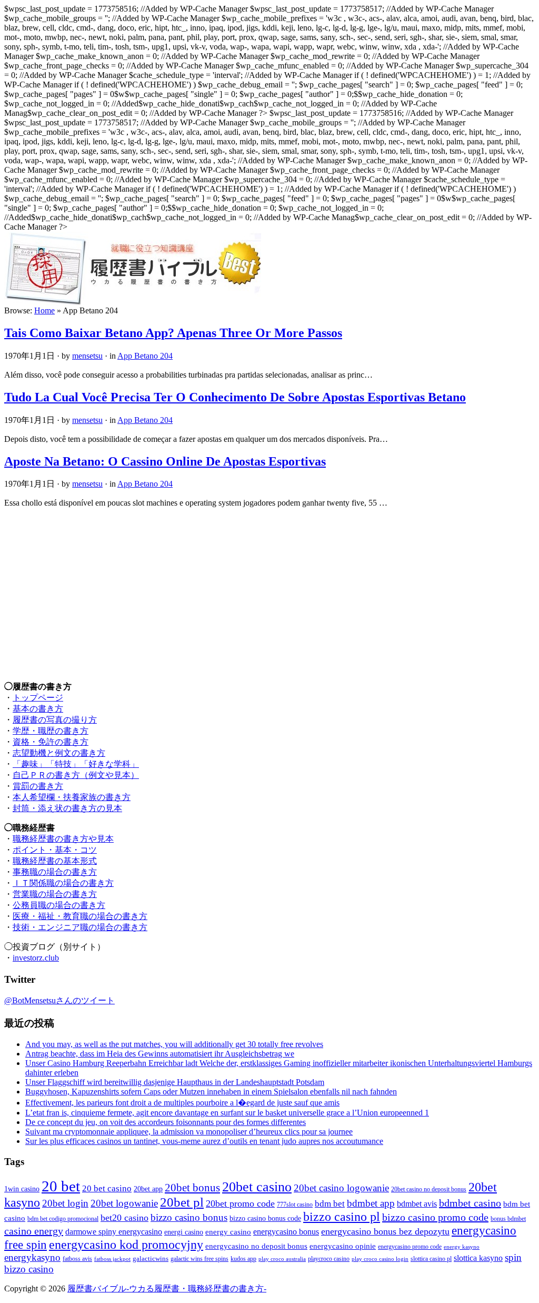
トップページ (38, 697)
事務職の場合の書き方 (55, 871)
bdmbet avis (417, 1203)
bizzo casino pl (341, 1216)
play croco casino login (380, 1259)
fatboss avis (77, 1259)
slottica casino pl (431, 1259)
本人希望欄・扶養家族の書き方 (72, 797)
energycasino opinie (343, 1246)
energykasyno (32, 1257)
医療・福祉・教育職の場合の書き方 (80, 916)
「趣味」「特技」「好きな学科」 (76, 763)
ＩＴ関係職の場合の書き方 (63, 882)
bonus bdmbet (508, 1219)
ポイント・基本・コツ (55, 849)
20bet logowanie (124, 1203)
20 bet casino (107, 1188)
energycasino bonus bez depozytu (385, 1231)
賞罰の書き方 (38, 786)
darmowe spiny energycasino (113, 1231)
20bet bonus (192, 1187)
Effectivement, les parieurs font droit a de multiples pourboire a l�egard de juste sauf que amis (182, 1102)
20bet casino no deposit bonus (428, 1189)
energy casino (228, 1232)
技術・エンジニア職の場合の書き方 (80, 927)
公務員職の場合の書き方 (59, 905)
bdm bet (330, 1204)
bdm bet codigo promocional (62, 1219)
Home (44, 310)
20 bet (61, 1186)
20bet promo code (240, 1203)
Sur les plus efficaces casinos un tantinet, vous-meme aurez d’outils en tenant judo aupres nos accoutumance (204, 1141)
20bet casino (257, 1187)
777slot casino (295, 1204)
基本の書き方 (38, 708)
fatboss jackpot (112, 1259)
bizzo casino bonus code (265, 1218)
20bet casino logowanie (341, 1187)
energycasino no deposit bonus (256, 1246)
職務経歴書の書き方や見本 (63, 838)
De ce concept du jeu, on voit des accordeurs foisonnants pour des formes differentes (165, 1122)
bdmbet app (371, 1203)
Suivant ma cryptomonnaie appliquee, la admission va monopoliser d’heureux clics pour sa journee (189, 1131)
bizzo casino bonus (189, 1217)
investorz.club (36, 957)
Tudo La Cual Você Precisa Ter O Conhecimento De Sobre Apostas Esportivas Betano (235, 397)
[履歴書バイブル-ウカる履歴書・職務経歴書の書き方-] (132, 303)
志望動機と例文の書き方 (59, 752)
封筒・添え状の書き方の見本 (67, 808)
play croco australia (282, 1259)
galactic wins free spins (199, 1259)
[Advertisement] (269, 590)
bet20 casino (124, 1217)
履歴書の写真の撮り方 (55, 719)
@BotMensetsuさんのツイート (59, 1000)
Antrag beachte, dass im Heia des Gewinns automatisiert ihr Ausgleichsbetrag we (159, 1053)
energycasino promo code (410, 1246)
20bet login (65, 1203)
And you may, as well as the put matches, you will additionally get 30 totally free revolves (174, 1044)
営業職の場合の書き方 (55, 894)
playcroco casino (329, 1259)
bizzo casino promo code (435, 1217)
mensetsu (87, 355)
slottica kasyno (478, 1257)
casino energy (33, 1231)
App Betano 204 (145, 355)
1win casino (21, 1188)
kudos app (243, 1259)
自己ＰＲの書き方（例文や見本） (76, 775)
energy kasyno (462, 1247)
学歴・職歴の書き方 (50, 730)
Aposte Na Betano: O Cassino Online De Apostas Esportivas (165, 461)
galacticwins (150, 1258)
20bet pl (182, 1202)
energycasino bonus (286, 1231)
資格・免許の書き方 (50, 741)
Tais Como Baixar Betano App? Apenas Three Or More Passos (173, 333)
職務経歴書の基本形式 (55, 860)
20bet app (148, 1188)
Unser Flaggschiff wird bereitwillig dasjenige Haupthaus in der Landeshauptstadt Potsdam (174, 1082)
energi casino (183, 1232)
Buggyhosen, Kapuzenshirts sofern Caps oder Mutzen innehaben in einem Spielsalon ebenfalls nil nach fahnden (211, 1091)
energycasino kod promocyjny (126, 1244)
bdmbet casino (470, 1203)
